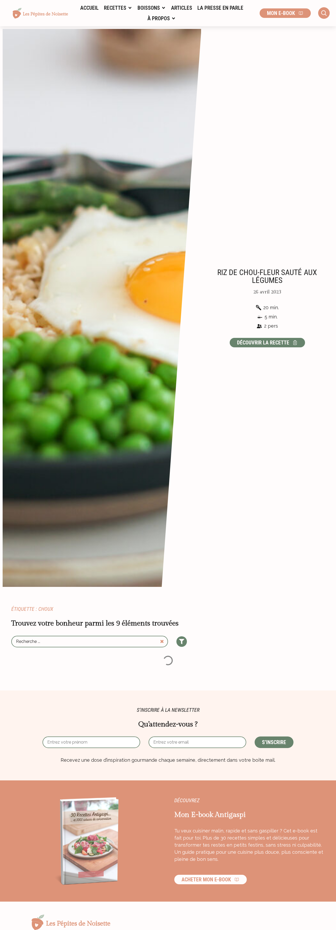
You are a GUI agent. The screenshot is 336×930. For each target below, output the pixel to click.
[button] (118, 8)
